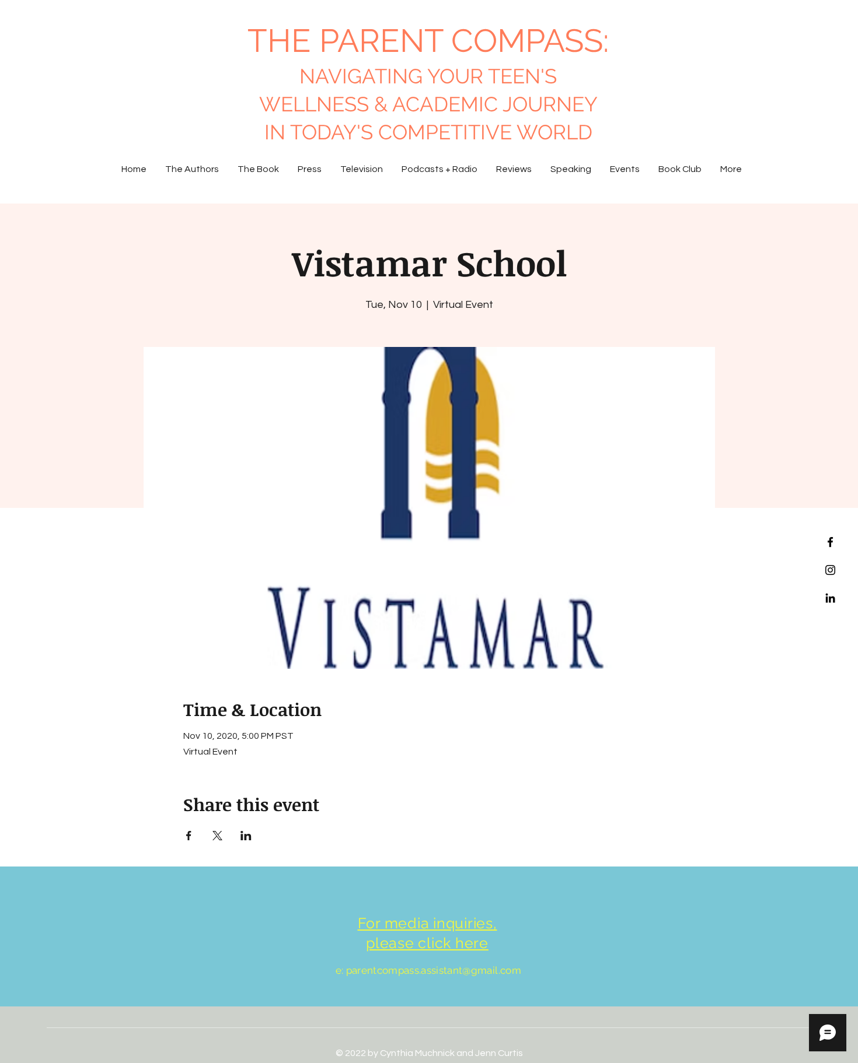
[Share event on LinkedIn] (246, 835)
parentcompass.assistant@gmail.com (433, 970)
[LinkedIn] (830, 598)
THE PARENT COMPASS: (428, 40)
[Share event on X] (217, 835)
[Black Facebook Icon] (830, 542)
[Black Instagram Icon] (830, 570)
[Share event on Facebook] (188, 835)
